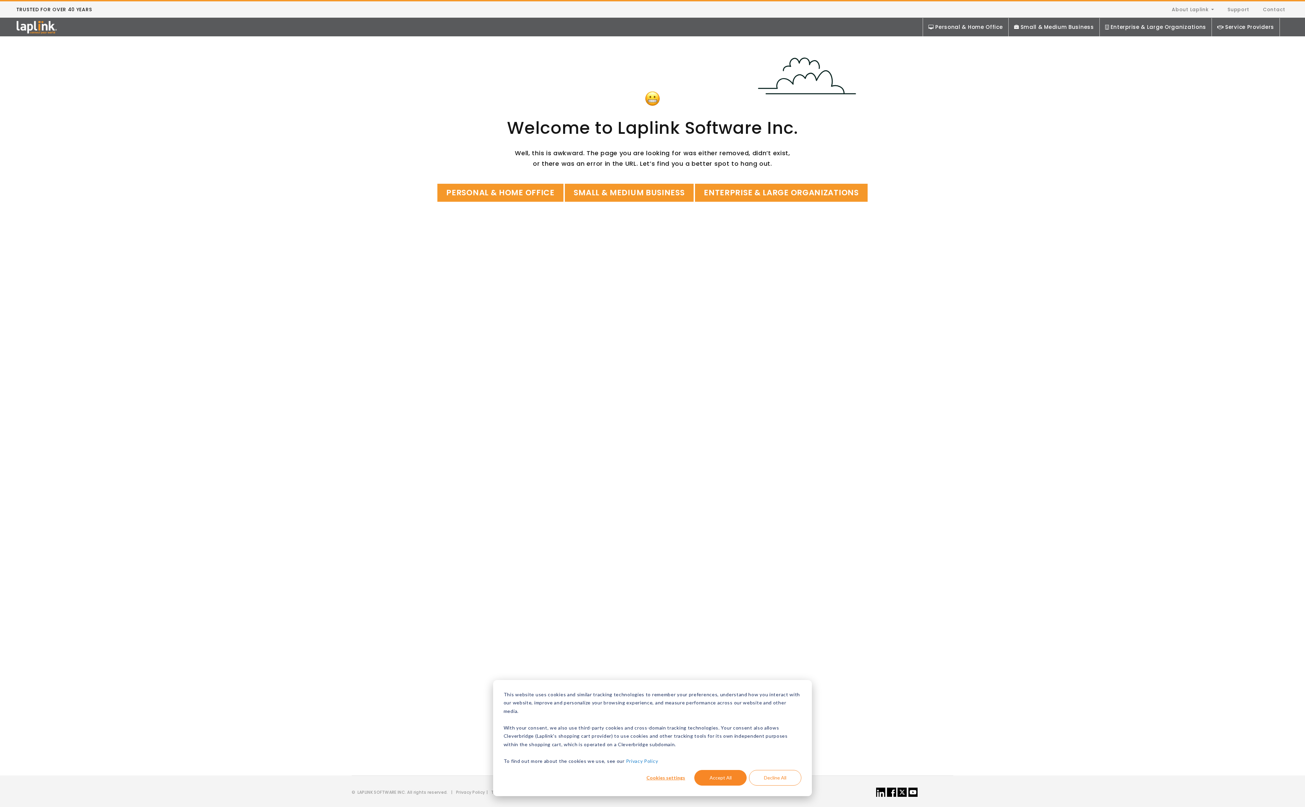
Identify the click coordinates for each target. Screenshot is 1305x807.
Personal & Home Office (969, 27)
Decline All (775, 778)
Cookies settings (665, 778)
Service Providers (1249, 27)
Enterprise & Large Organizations (1158, 27)
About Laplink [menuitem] (1190, 9)
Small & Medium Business (1057, 27)
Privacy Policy (642, 761)
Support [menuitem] (1238, 9)
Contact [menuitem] (1274, 9)
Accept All (721, 778)
